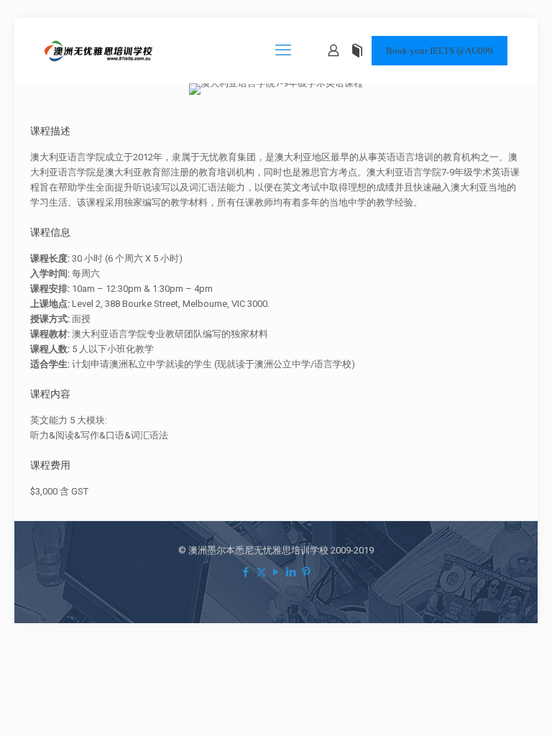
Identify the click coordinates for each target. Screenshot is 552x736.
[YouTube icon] (276, 572)
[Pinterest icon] (306, 572)
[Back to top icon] (483, 706)
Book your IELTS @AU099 (439, 50)
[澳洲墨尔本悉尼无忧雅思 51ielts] (98, 50)
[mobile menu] (283, 50)
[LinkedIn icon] (291, 572)
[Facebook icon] (246, 572)
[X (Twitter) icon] (261, 572)
